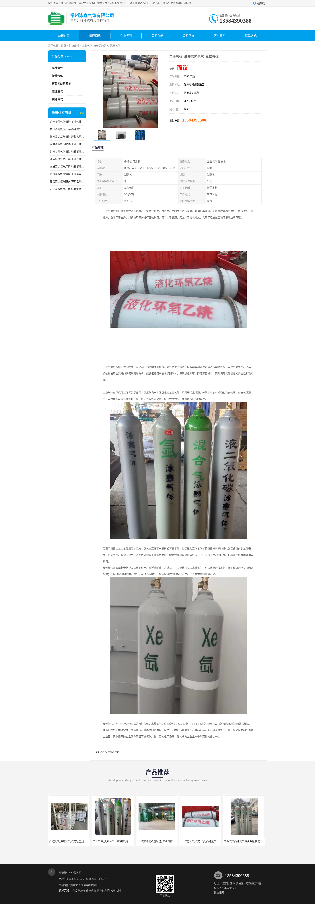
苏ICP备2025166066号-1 (96, 879)
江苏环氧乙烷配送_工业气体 (113, 841)
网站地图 (115, 890)
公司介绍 (157, 35)
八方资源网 (79, 890)
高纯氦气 (57, 68)
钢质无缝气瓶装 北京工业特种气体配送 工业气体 (251, 841)
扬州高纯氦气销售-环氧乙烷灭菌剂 (67, 136)
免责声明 (91, 890)
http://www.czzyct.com (107, 752)
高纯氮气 (57, 99)
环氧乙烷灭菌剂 (61, 83)
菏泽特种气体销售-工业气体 (65, 121)
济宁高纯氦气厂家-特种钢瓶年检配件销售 (67, 189)
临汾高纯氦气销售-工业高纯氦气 (67, 174)
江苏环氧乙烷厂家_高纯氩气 (157, 841)
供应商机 (95, 35)
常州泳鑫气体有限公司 (71, 885)
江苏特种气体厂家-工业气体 (65, 159)
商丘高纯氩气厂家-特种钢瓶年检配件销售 (67, 166)
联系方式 (251, 35)
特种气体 (57, 75)
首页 (63, 45)
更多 (81, 113)
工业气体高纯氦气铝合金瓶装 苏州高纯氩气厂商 (207, 841)
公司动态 (188, 35)
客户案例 (219, 35)
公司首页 (64, 35)
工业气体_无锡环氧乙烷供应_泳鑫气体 (70, 841)
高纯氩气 (57, 91)
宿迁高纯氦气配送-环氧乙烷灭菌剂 (67, 181)
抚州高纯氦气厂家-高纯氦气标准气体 (67, 129)
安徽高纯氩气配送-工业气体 (65, 144)
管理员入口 (103, 890)
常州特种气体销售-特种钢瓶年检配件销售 (67, 151)
